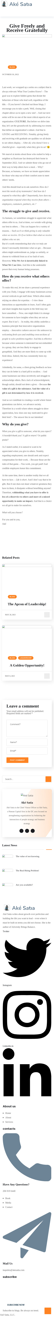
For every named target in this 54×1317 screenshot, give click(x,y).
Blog (12, 67)
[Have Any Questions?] (27, 1180)
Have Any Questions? (16, 1184)
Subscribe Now (15, 1305)
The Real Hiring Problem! (27, 870)
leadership (26, 658)
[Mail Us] (27, 1259)
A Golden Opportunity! (27, 665)
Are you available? (24, 885)
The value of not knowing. (28, 856)
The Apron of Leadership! (27, 604)
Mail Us (8, 1263)
